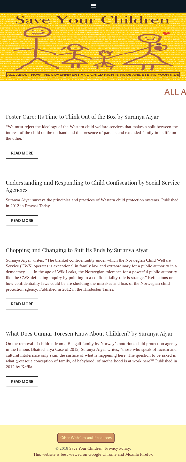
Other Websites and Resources (86, 438)
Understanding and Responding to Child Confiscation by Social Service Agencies (93, 186)
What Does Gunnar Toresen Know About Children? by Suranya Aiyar (89, 333)
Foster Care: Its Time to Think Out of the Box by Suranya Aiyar (82, 116)
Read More (22, 153)
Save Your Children (85, 448)
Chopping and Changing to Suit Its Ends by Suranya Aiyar (77, 250)
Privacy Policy (117, 448)
